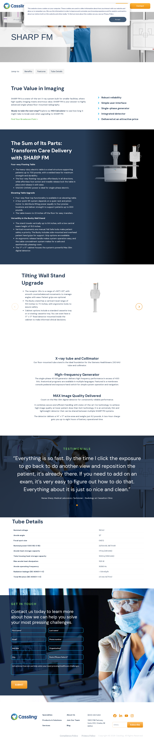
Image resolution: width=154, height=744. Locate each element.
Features (41, 71)
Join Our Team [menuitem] (73, 720)
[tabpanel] (77, 477)
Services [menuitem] (46, 725)
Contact (140, 6)
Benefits (28, 71)
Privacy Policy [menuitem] (88, 735)
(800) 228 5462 (94, 715)
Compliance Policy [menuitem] (69, 735)
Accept (117, 19)
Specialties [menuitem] (47, 715)
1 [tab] (77, 505)
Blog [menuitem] (68, 725)
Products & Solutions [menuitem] (52, 720)
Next (139, 306)
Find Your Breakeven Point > (24, 119)
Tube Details (56, 71)
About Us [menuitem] (71, 715)
